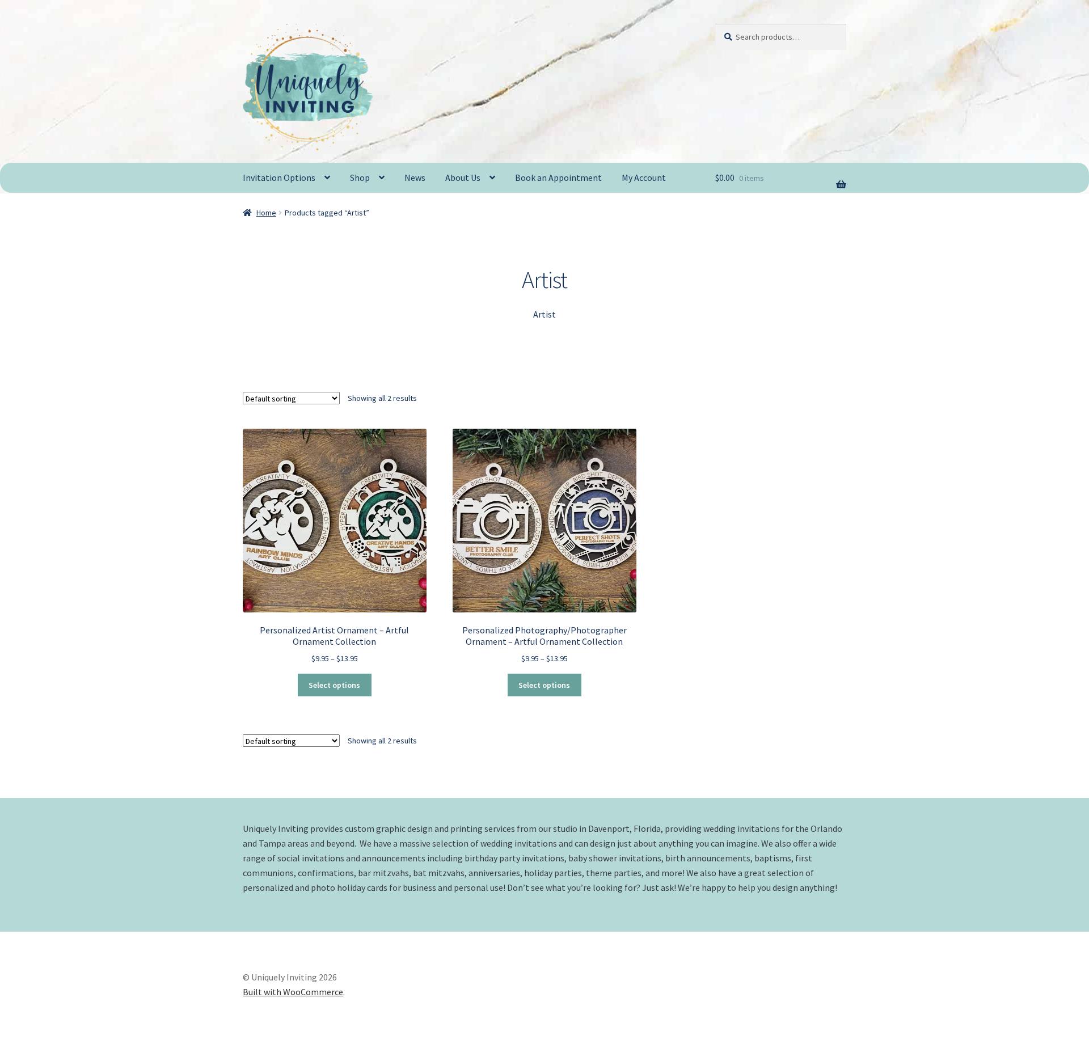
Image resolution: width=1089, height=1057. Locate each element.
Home (266, 213)
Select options (334, 685)
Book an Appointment (558, 177)
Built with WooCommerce (293, 991)
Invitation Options (279, 177)
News (414, 177)
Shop (360, 177)
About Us (462, 177)
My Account (644, 177)
